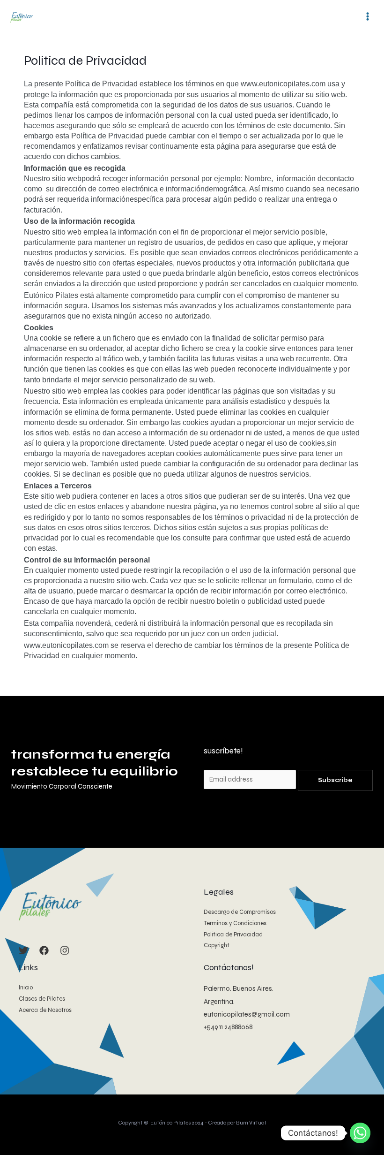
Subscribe (335, 780)
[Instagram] (64, 950)
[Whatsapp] (360, 1133)
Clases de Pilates (42, 999)
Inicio (26, 987)
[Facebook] (44, 950)
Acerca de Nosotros (45, 1010)
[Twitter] (23, 950)
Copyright (216, 945)
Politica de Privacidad (233, 934)
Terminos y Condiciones (235, 923)
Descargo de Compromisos (240, 912)
